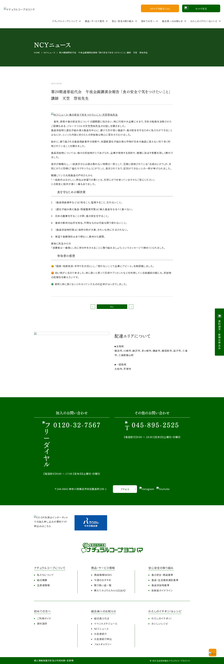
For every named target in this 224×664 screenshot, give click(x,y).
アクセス (125, 489)
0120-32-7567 (77, 425)
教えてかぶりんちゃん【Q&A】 (109, 590)
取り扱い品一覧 (103, 585)
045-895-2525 (155, 425)
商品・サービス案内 (94, 21)
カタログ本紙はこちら (160, 8)
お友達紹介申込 (103, 639)
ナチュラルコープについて (65, 21)
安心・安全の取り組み (123, 21)
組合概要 (42, 580)
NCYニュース (101, 629)
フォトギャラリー (103, 644)
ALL (112, 306)
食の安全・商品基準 (162, 575)
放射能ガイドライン (162, 590)
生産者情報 (43, 585)
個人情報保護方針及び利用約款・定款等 (53, 660)
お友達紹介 (100, 634)
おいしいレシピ (159, 623)
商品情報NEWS (103, 575)
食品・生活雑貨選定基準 (164, 580)
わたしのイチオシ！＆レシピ (203, 21)
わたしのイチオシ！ (161, 618)
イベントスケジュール (105, 623)
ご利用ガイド (44, 618)
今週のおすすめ (102, 580)
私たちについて (45, 575)
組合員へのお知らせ (172, 21)
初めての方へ (148, 21)
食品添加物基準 (160, 585)
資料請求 (42, 623)
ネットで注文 (201, 8)
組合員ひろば (101, 618)
